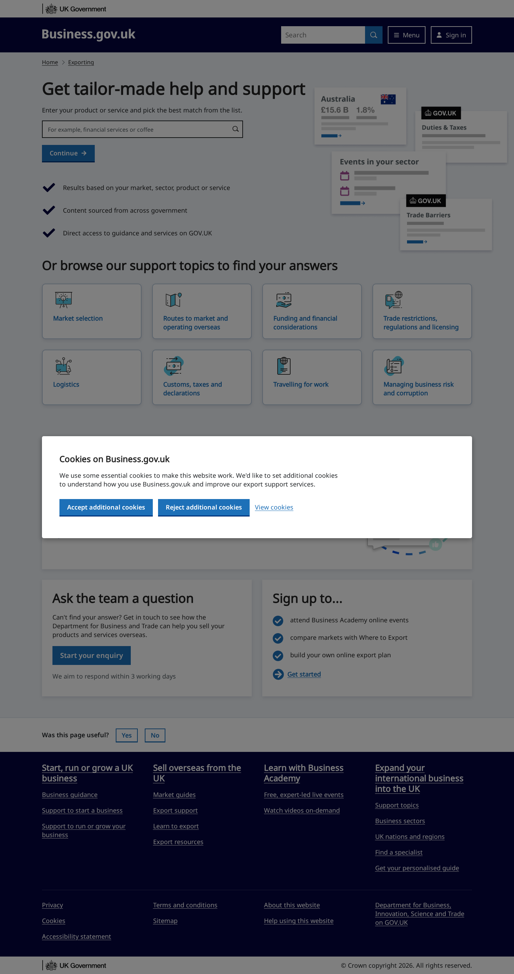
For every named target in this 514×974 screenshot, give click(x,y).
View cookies (274, 507)
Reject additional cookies (204, 507)
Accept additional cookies (106, 507)
